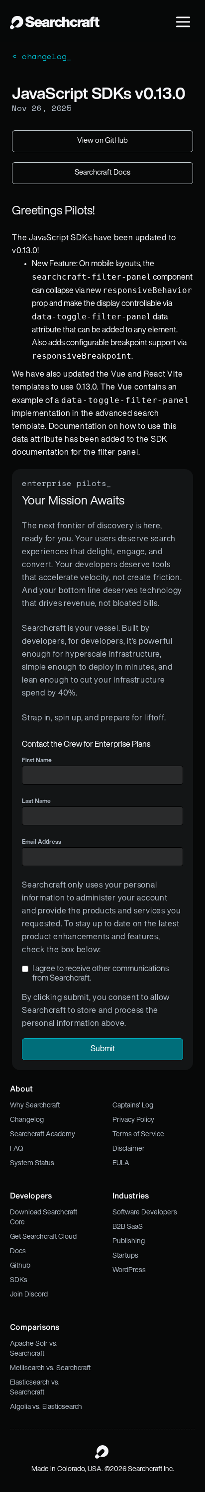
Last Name (36, 801)
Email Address (41, 842)
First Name (37, 761)
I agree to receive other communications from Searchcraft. (100, 974)
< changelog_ (42, 56)
